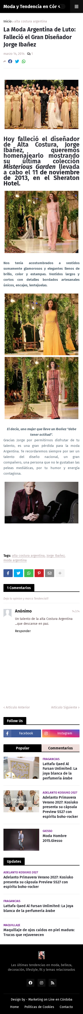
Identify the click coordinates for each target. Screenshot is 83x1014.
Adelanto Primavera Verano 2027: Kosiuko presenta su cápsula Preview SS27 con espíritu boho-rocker (60, 807)
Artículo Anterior (18, 707)
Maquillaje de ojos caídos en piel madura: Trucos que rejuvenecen (39, 932)
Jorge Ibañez (56, 556)
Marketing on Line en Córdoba (50, 1000)
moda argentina (15, 560)
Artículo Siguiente (64, 707)
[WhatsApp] (24, 61)
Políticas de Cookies (39, 1007)
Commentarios (60, 748)
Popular (22, 748)
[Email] (49, 573)
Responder (23, 631)
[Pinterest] (39, 573)
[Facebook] (10, 61)
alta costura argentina (30, 21)
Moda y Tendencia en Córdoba (35, 6)
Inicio (7, 21)
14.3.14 (76, 611)
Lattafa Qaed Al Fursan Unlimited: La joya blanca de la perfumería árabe (60, 771)
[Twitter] (17, 61)
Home (14, 1007)
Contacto (66, 1007)
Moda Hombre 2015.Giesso (55, 838)
